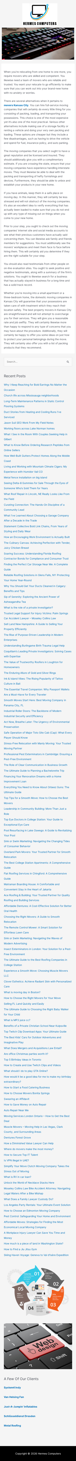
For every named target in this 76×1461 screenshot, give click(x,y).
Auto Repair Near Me (16, 1110)
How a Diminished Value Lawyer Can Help (28, 1143)
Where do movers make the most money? (28, 1149)
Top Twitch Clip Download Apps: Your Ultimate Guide (35, 1031)
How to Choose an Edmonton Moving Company (32, 1210)
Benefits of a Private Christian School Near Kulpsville (35, 1025)
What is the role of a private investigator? (28, 607)
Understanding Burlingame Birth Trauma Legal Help (34, 645)
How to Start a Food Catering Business (27, 1087)
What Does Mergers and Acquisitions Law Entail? (33, 1048)
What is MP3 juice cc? (17, 1020)
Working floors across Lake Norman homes (29, 428)
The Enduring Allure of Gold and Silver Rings (30, 672)
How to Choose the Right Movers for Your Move (32, 998)
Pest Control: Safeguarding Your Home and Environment (37, 1216)
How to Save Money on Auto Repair (25, 1104)
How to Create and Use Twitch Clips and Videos (32, 1065)
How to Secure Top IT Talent (21, 1154)
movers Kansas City (16, 105)
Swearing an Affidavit (16, 1098)
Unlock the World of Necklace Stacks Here (29, 1182)
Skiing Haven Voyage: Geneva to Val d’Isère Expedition (36, 1255)
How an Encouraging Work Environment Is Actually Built (37, 537)
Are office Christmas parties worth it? (26, 1053)
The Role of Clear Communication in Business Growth (35, 764)
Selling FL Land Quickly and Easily (24, 1003)
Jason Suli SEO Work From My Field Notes (28, 422)
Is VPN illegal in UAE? (16, 1160)
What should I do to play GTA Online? (26, 1070)
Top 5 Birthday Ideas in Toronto (22, 1059)
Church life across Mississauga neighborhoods (31, 395)
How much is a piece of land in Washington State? (33, 1243)
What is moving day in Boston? (22, 992)
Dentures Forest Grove (17, 1137)
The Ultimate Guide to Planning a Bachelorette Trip (34, 770)
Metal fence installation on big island (25, 477)
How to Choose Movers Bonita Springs (27, 1093)
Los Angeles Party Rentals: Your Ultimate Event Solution (37, 1204)
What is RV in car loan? (17, 1176)
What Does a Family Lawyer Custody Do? (28, 1199)
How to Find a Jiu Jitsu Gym (20, 1249)
